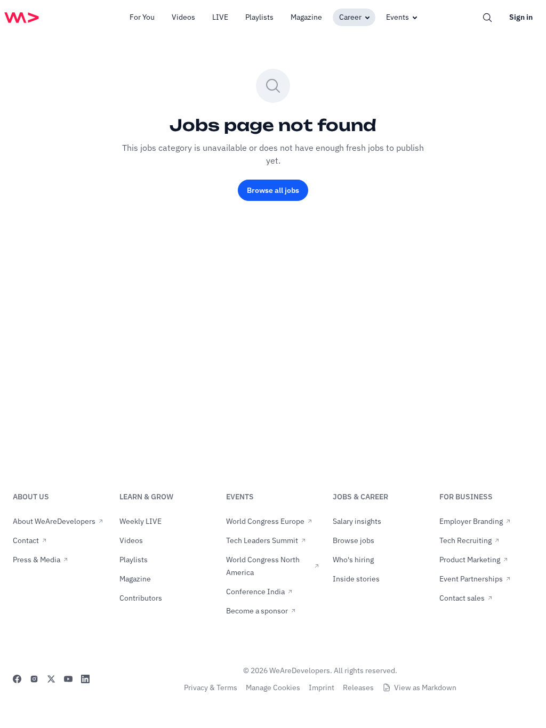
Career (350, 17)
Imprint (321, 687)
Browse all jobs (273, 190)
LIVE (220, 17)
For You (142, 17)
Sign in (521, 17)
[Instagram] (34, 679)
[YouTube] (68, 679)
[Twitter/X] (51, 679)
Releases (358, 687)
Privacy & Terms (210, 687)
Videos (183, 17)
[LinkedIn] (85, 679)
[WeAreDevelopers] (21, 17)
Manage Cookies (273, 687)
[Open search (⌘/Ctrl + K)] (487, 17)
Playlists (259, 17)
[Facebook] (17, 679)
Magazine (306, 17)
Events (397, 17)
